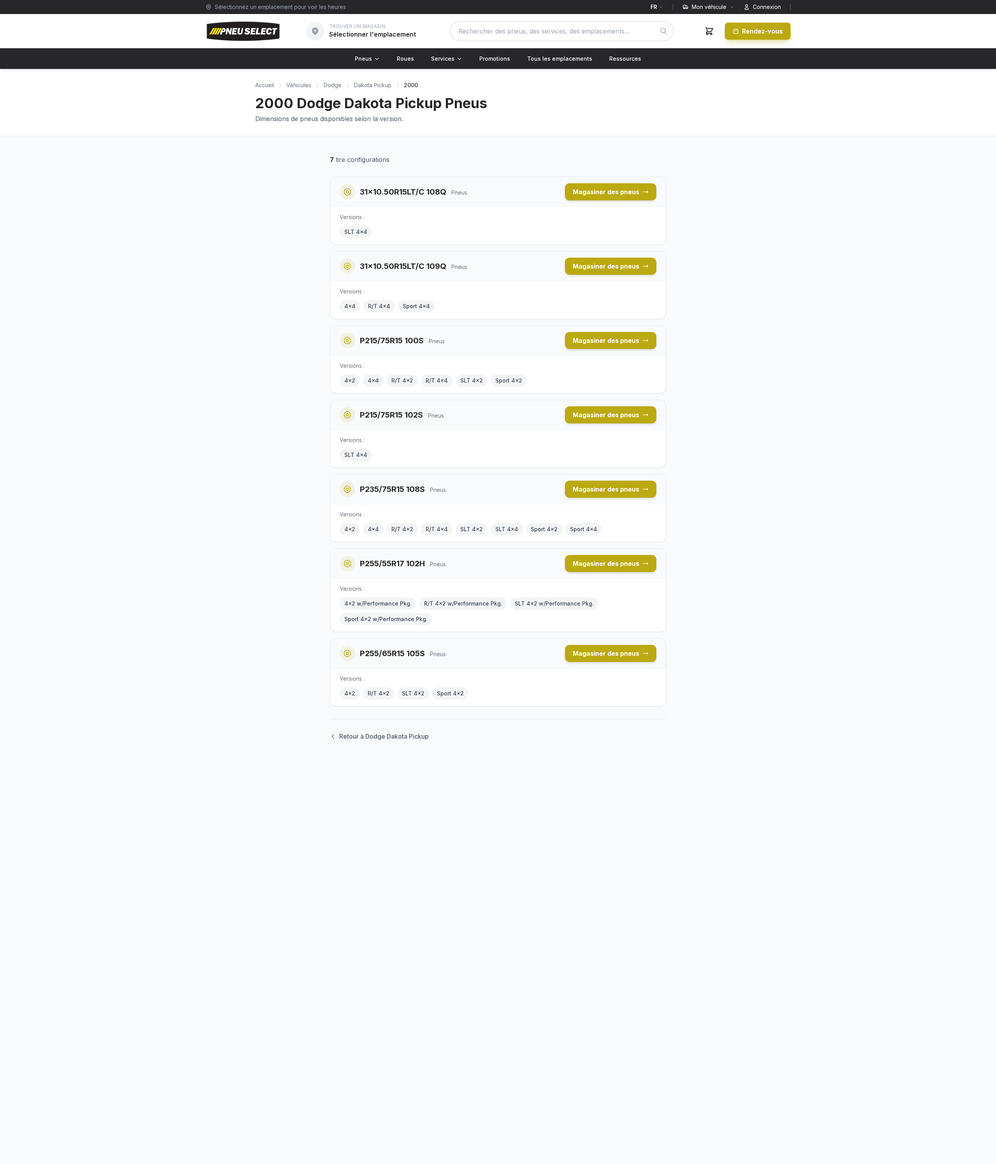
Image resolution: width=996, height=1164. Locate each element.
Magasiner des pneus (606, 192)
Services (442, 58)
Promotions (494, 58)
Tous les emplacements (559, 58)
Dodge (333, 85)
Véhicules (298, 85)
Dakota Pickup (372, 85)
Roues (405, 58)
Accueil (264, 85)
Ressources (625, 58)
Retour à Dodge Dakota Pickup (384, 736)
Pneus (363, 58)
